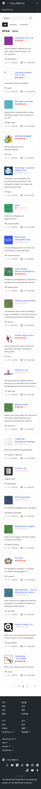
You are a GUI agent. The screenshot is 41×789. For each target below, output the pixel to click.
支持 (3, 724)
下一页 (20, 691)
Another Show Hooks (24, 335)
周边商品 (26, 732)
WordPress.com (9, 739)
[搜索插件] (30, 18)
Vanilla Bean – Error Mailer (21, 657)
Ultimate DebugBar (23, 136)
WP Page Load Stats (24, 101)
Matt (5, 743)
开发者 (4, 728)
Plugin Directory (7, 10)
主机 (3, 710)
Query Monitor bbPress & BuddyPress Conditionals (25, 270)
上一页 (7, 686)
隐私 (3, 714)
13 (35, 686)
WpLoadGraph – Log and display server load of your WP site (26, 591)
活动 (23, 724)
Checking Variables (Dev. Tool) (23, 73)
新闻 (3, 706)
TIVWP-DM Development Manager (25, 440)
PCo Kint (18, 558)
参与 (23, 721)
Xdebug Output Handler (25, 300)
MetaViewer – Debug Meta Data (22, 238)
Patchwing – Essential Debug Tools (24, 169)
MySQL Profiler (21, 404)
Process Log (20, 468)
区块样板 (25, 714)
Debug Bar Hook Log (24, 38)
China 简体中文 (13, 760)
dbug (17, 205)
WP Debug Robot (22, 497)
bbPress (6, 746)
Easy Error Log (21, 370)
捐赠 (24, 728)
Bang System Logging (24, 526)
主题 (23, 706)
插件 (23, 710)
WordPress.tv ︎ (8, 732)
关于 (3, 702)
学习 (3, 721)
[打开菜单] (37, 3)
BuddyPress (8, 750)
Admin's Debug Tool (24, 624)
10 (27, 686)
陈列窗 (24, 702)
